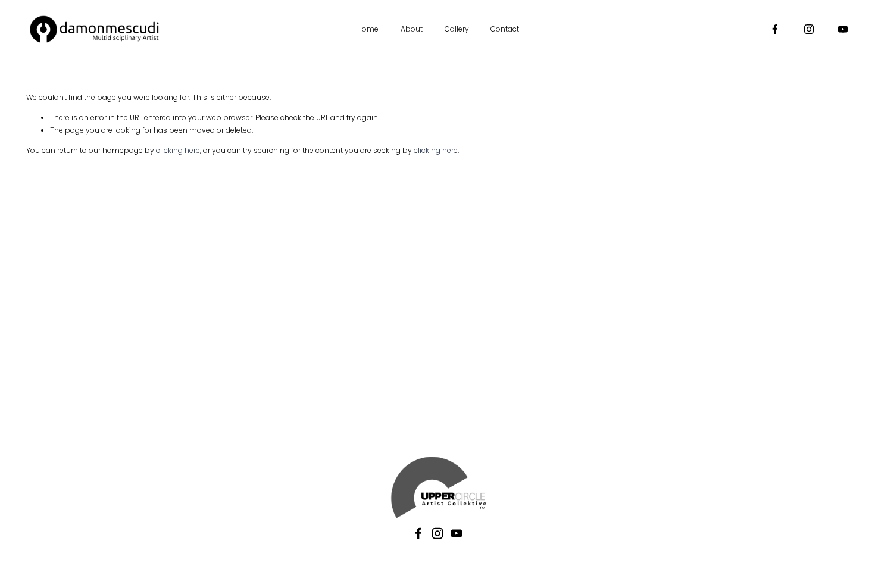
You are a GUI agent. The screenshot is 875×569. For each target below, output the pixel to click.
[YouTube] (843, 29)
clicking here (178, 150)
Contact (504, 29)
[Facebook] (775, 29)
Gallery (457, 29)
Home (368, 29)
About (412, 29)
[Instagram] (809, 29)
